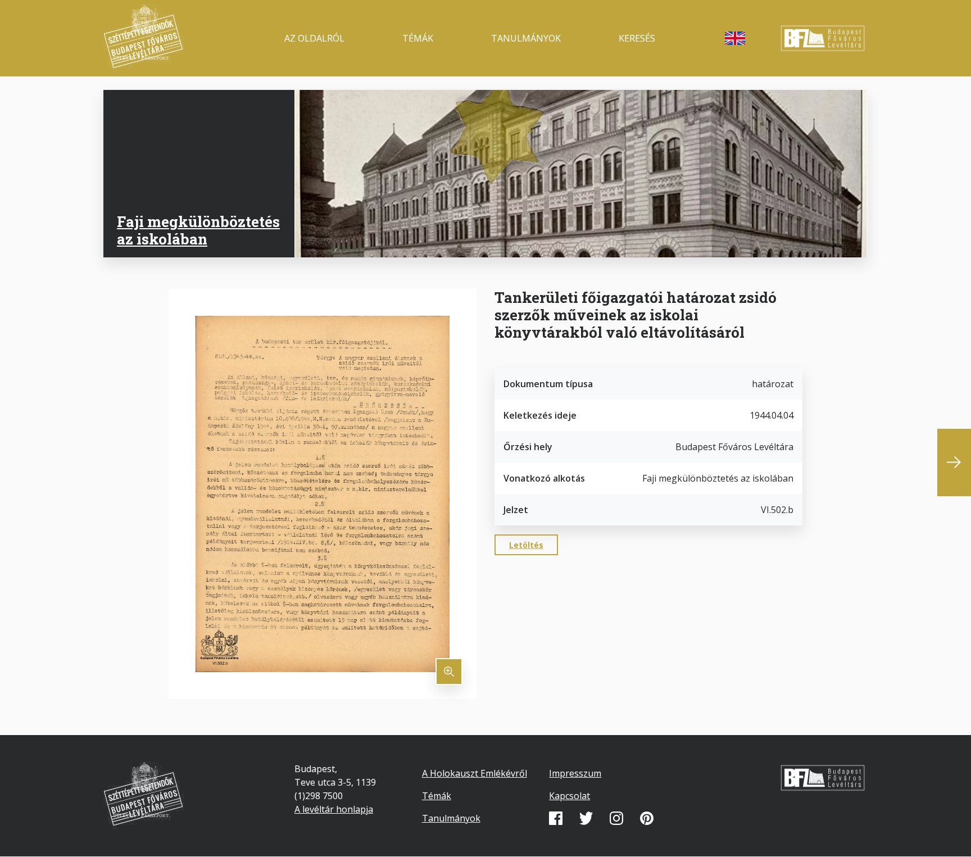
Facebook (555, 818)
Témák (417, 38)
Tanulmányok (526, 38)
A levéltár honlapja (333, 809)
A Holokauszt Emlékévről (474, 773)
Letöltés (526, 544)
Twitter (586, 818)
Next (954, 462)
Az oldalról (314, 38)
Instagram (616, 818)
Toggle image (448, 671)
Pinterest (647, 818)
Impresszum (575, 773)
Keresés (637, 38)
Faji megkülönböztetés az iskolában (198, 230)
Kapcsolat (569, 796)
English (735, 38)
